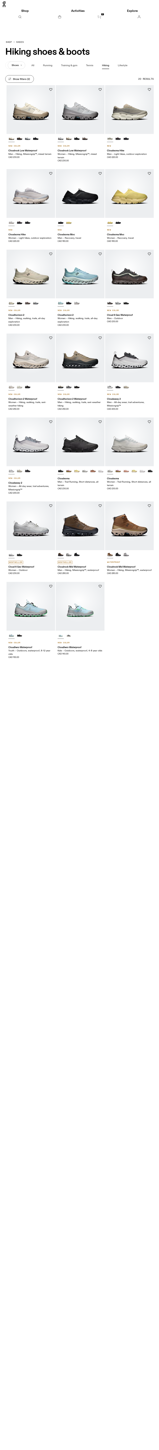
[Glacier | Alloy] (68, 554)
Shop (9, 42)
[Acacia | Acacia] (68, 222)
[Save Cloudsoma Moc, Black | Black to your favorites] (100, 173)
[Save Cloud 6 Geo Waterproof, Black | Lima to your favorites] (149, 254)
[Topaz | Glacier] (11, 635)
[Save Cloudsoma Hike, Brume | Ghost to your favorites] (149, 89)
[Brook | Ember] (60, 302)
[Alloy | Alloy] (118, 302)
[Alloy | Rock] (35, 302)
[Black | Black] (35, 138)
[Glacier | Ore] (60, 138)
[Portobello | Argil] (93, 470)
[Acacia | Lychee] (76, 470)
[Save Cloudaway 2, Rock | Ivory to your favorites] (51, 422)
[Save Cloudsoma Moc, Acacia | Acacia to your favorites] (149, 173)
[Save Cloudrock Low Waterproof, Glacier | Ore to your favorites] (100, 89)
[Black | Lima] (110, 302)
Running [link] (47, 65)
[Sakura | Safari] (68, 470)
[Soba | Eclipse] (60, 386)
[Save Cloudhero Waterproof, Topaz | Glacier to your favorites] (51, 586)
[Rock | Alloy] (68, 386)
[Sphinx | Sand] (110, 554)
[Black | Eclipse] (118, 386)
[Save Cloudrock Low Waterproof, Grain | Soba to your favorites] (51, 89)
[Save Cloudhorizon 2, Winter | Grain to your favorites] (51, 254)
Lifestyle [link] (122, 65)
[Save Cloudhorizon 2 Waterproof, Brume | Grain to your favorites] (51, 338)
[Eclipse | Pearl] (68, 635)
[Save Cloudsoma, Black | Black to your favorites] (100, 422)
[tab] (20, 17)
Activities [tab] (78, 11)
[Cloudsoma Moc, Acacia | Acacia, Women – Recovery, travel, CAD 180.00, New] (129, 193)
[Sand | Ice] (126, 386)
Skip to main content (142, 2)
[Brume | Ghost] (110, 138)
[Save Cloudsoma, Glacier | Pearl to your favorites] (149, 422)
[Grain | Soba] (11, 138)
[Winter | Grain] (11, 302)
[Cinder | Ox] (85, 138)
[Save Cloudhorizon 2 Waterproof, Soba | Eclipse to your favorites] (100, 338)
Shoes (20, 42)
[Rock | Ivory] (11, 470)
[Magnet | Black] (19, 635)
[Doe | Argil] (126, 470)
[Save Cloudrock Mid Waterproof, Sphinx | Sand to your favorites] (149, 506)
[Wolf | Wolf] (11, 554)
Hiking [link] (105, 65)
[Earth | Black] (19, 138)
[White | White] (101, 470)
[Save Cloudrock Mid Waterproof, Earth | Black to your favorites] (100, 506)
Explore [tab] (132, 11)
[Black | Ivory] (110, 386)
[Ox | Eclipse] (118, 138)
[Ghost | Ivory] (19, 386)
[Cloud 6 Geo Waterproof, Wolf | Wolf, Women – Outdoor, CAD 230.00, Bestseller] (31, 525)
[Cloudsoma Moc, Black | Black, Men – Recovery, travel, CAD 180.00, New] (80, 193)
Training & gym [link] (69, 65)
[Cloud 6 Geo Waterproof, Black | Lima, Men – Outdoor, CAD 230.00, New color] (129, 274)
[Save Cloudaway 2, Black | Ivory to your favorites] (149, 338)
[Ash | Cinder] (27, 302)
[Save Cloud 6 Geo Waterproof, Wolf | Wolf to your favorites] (51, 506)
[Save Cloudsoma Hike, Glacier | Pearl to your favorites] (51, 173)
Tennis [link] (89, 65)
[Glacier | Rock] (27, 138)
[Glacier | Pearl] (11, 222)
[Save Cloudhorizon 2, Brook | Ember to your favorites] (100, 254)
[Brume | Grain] (11, 386)
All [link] (32, 65)
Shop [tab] (25, 11)
